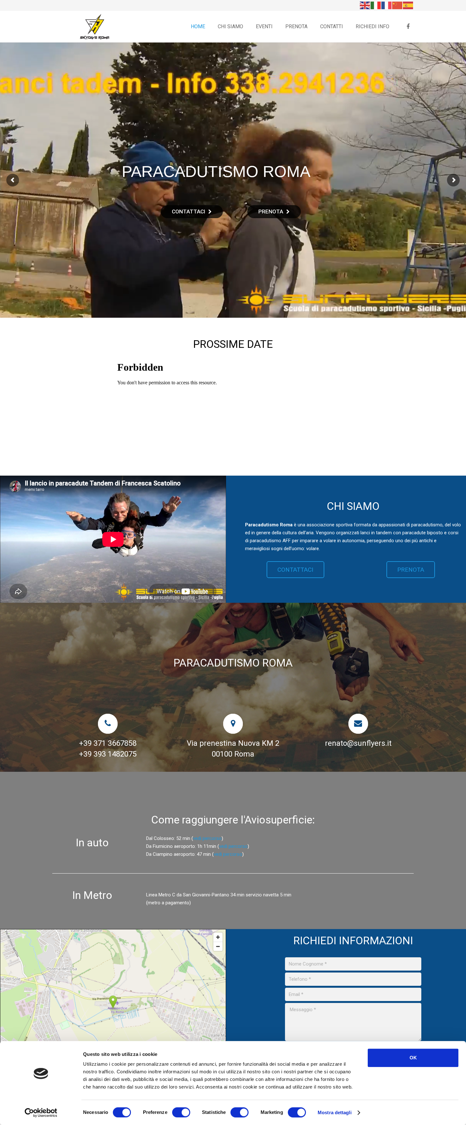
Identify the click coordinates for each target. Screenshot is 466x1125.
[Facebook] (408, 26)
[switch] (181, 1112)
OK (413, 1057)
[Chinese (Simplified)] (397, 5)
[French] (386, 5)
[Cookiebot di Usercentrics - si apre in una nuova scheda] (41, 1112)
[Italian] (376, 5)
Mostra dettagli (335, 1112)
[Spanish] (408, 5)
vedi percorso (207, 838)
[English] (365, 5)
